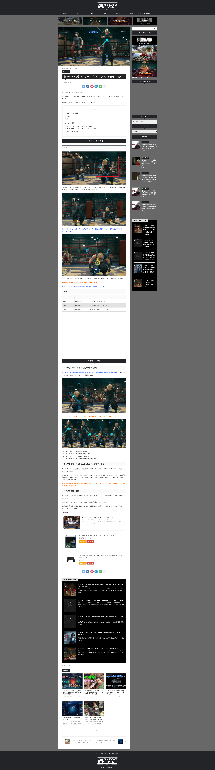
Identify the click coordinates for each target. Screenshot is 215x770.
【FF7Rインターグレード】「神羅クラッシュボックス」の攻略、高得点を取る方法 (72, 692)
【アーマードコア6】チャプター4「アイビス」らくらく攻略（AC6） (98, 649)
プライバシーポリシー (114, 753)
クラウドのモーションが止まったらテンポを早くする (82, 129)
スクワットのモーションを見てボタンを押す (79, 126)
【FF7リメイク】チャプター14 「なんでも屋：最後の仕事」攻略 (93, 718)
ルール (68, 116)
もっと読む (95, 730)
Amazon (82, 541)
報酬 (68, 119)
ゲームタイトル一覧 (145, 13)
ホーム (64, 13)
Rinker (84, 537)
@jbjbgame (79, 92)
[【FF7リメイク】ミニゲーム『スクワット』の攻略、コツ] (96, 86)
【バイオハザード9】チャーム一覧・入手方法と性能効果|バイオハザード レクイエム (149, 207)
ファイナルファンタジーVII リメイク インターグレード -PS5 (97, 536)
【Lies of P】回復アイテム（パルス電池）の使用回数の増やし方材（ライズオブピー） (149, 269)
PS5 (105, 13)
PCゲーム (118, 13)
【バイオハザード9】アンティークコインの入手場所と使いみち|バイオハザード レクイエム (149, 147)
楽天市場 (90, 541)
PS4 (78, 13)
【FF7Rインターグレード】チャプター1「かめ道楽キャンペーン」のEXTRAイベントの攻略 (94, 692)
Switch (91, 13)
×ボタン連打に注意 (72, 131)
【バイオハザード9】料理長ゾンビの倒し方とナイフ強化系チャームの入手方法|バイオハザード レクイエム (149, 178)
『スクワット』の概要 (72, 113)
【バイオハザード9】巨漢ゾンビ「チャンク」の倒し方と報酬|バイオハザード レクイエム (149, 163)
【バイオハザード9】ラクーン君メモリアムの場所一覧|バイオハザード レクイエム (149, 193)
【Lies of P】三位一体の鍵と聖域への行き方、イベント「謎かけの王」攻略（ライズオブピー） (149, 229)
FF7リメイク (67, 665)
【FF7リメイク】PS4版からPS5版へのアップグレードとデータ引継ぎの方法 (115, 692)
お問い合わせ (104, 753)
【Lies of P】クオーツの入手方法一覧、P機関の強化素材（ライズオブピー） (101, 600)
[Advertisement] (94, 335)
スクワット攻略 (69, 123)
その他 (131, 13)
